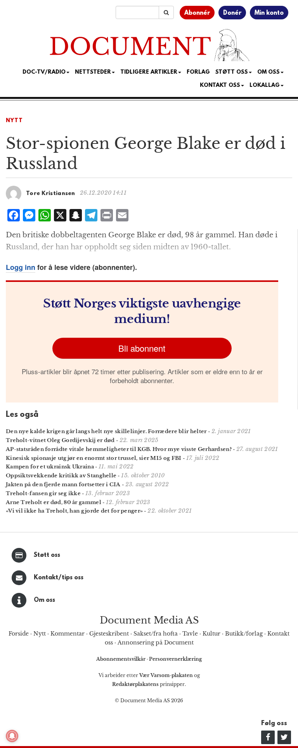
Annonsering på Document (156, 642)
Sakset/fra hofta (155, 633)
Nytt (14, 120)
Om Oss (268, 72)
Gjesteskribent (109, 633)
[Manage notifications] (12, 736)
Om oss (44, 600)
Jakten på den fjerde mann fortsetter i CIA (63, 484)
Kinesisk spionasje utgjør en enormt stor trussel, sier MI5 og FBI (94, 458)
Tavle (190, 633)
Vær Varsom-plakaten (166, 675)
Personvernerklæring (175, 659)
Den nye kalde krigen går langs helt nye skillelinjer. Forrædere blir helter (106, 431)
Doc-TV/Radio (44, 72)
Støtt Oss (231, 72)
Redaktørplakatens (135, 684)
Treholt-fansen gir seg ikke (43, 493)
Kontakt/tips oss (58, 577)
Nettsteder (93, 72)
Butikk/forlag (244, 633)
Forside (19, 633)
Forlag (198, 72)
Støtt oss (47, 555)
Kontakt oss (220, 85)
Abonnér (197, 13)
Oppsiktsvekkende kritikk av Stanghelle (61, 475)
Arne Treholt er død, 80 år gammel (53, 502)
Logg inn (20, 267)
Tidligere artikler (148, 72)
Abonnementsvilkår (121, 659)
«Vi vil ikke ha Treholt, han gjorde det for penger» (74, 511)
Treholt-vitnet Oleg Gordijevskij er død (60, 440)
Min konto (269, 13)
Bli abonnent (141, 348)
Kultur (211, 633)
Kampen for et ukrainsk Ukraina (50, 466)
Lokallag (264, 85)
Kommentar (67, 633)
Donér (232, 13)
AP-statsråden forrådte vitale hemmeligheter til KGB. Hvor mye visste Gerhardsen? (119, 449)
